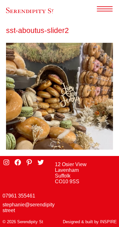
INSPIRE (108, 221)
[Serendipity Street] (30, 10)
